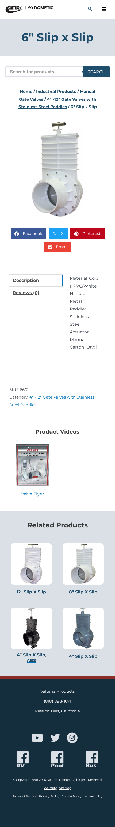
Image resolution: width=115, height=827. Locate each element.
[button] (90, 9)
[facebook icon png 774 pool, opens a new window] (57, 759)
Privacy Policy (49, 796)
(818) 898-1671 (57, 701)
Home (26, 91)
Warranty (50, 788)
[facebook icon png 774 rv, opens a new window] (22, 759)
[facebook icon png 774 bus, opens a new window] (92, 759)
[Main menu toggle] (104, 9)
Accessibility (93, 796)
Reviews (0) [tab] (26, 292)
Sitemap (65, 788)
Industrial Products (56, 91)
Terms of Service (25, 796)
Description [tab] (26, 280)
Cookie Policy (72, 796)
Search (96, 71)
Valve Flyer (32, 494)
